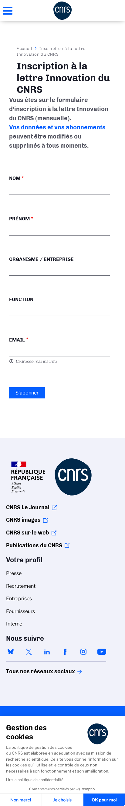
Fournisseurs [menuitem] (20, 611)
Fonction (21, 299)
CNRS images (23, 520)
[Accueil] (62, 11)
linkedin (47, 651)
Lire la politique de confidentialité (34, 779)
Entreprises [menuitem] (19, 598)
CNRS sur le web (27, 532)
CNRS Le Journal (27, 507)
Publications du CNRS (34, 545)
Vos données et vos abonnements (57, 127)
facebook (65, 651)
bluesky (10, 651)
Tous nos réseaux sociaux (30, 671)
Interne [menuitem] (14, 624)
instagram (83, 651)
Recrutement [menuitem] (20, 586)
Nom (14, 178)
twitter (28, 651)
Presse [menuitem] (14, 573)
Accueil (24, 48)
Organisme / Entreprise (41, 259)
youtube (101, 651)
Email (17, 340)
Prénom (19, 219)
